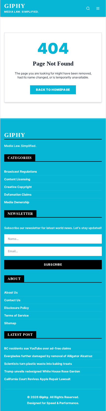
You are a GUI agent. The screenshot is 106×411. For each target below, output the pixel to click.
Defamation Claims (18, 194)
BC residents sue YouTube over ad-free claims (37, 348)
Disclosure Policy (16, 308)
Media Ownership (16, 202)
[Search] (88, 8)
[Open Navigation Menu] (98, 8)
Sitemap (10, 323)
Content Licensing (17, 179)
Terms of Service (16, 315)
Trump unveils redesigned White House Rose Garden (42, 371)
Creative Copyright (18, 187)
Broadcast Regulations (20, 171)
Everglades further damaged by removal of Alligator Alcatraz (48, 356)
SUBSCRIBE (53, 264)
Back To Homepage (53, 89)
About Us (11, 292)
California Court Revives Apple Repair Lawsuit (37, 379)
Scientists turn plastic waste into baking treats (38, 363)
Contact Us (12, 300)
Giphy (14, 6)
